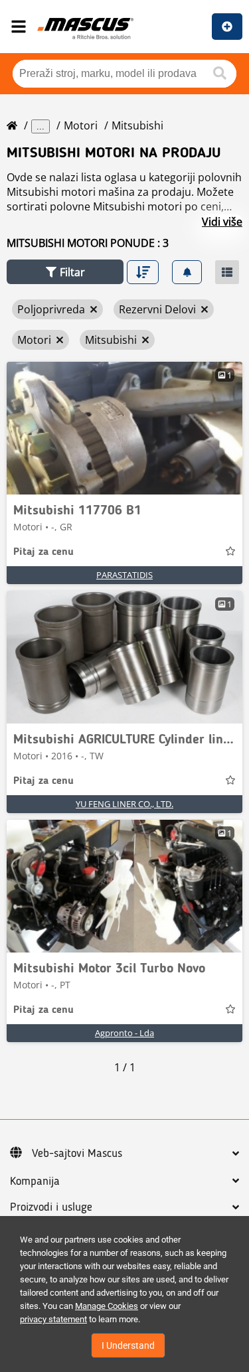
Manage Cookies (106, 1306)
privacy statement (53, 1319)
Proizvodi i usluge (51, 1207)
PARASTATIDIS (124, 575)
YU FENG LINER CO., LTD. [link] (124, 804)
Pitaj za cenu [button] (43, 552)
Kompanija (35, 1181)
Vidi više (222, 221)
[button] (65, 272)
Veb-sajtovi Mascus (77, 1154)
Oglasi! (227, 26)
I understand (128, 1345)
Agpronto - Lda (124, 1033)
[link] (124, 428)
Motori (81, 125)
